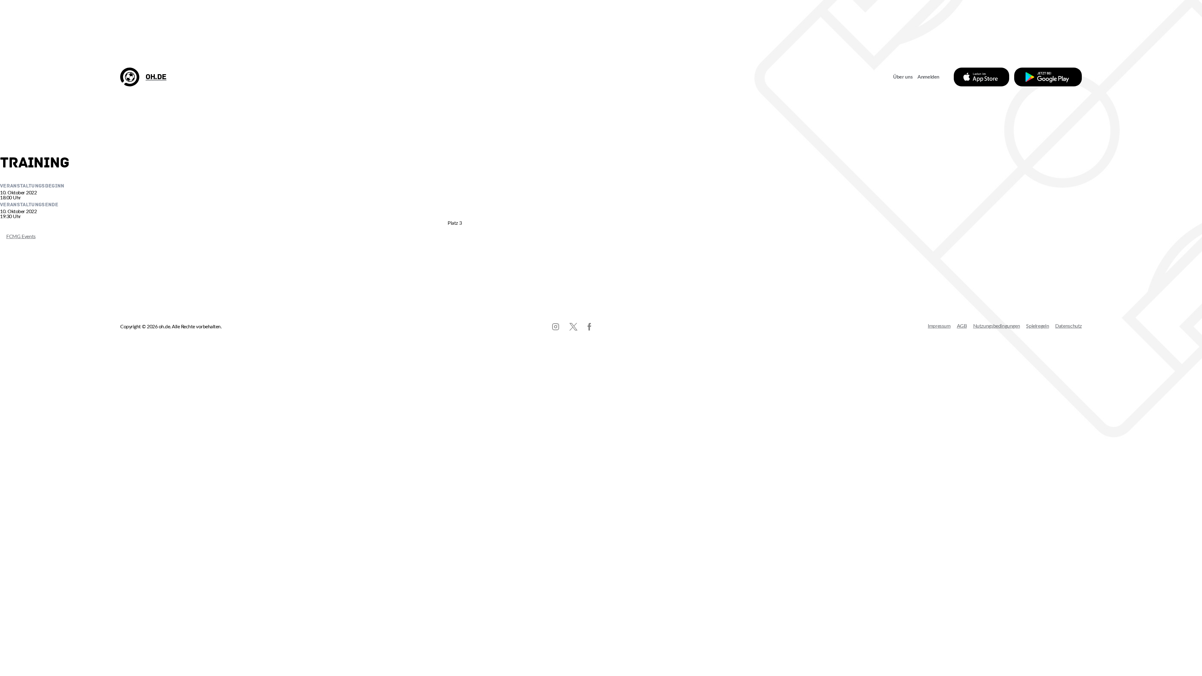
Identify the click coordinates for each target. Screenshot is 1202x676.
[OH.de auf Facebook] (589, 326)
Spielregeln (1037, 326)
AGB (962, 326)
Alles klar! (11, 588)
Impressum (939, 326)
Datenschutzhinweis (21, 609)
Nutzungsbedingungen (996, 326)
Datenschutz (1068, 326)
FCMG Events (18, 236)
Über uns (902, 76)
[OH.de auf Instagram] (555, 326)
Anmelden (928, 76)
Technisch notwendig (11, 516)
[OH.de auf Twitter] (573, 326)
